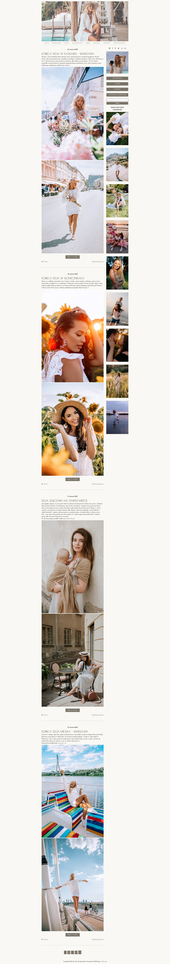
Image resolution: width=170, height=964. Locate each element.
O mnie (117, 84)
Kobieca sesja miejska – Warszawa (65, 731)
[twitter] (118, 48)
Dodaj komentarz (99, 261)
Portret (106, 43)
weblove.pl (104, 961)
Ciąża (88, 43)
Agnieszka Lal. (62, 743)
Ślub (47, 43)
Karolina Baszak (70, 518)
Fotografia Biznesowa (117, 95)
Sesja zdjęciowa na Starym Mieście (64, 500)
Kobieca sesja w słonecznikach (63, 278)
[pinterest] (115, 48)
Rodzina (96, 43)
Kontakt (117, 89)
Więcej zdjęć (73, 257)
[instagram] (109, 48)
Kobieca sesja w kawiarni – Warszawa (68, 53)
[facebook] (112, 48)
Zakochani (56, 43)
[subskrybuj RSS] (125, 48)
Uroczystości (119, 43)
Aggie (85, 63)
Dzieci (66, 43)
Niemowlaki (77, 43)
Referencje (117, 78)
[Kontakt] (122, 48)
